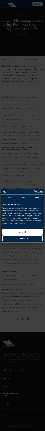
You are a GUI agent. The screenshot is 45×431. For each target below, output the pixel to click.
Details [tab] (22, 197)
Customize (21, 238)
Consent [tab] (8, 197)
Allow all (22, 232)
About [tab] (37, 197)
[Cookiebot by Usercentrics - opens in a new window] (33, 191)
